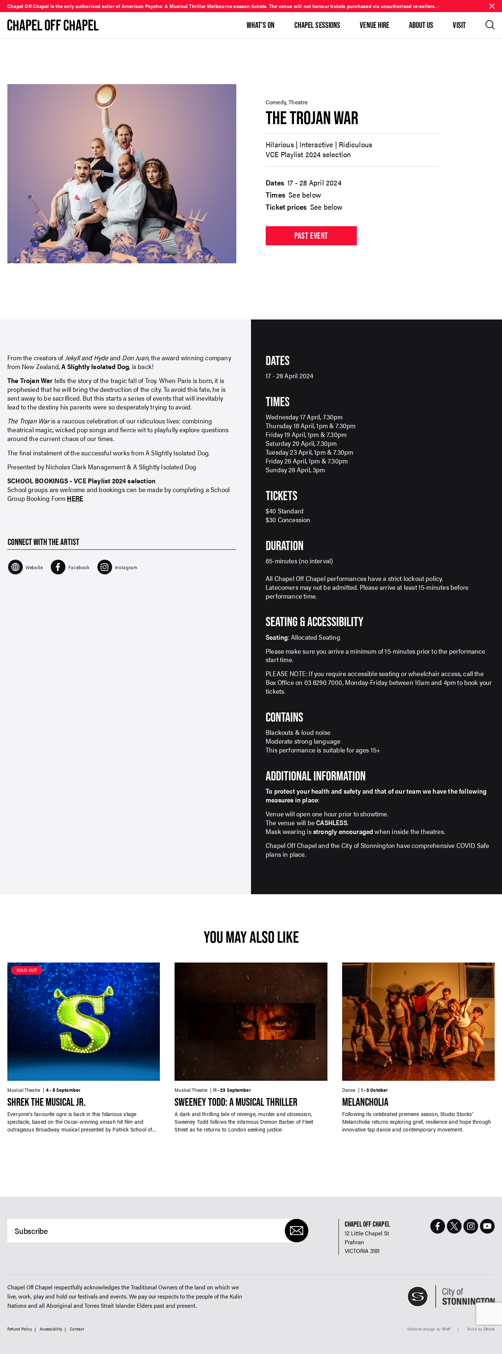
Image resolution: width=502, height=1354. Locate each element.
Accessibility (51, 1329)
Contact (77, 1329)
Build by (481, 1329)
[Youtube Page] (487, 1226)
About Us (421, 25)
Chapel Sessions (317, 25)
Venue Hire (374, 25)
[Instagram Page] (470, 1226)
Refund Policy (19, 1329)
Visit (459, 25)
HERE (75, 498)
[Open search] (490, 24)
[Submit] (296, 1230)
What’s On (261, 25)
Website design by (429, 1329)
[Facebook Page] (437, 1226)
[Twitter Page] (454, 1226)
